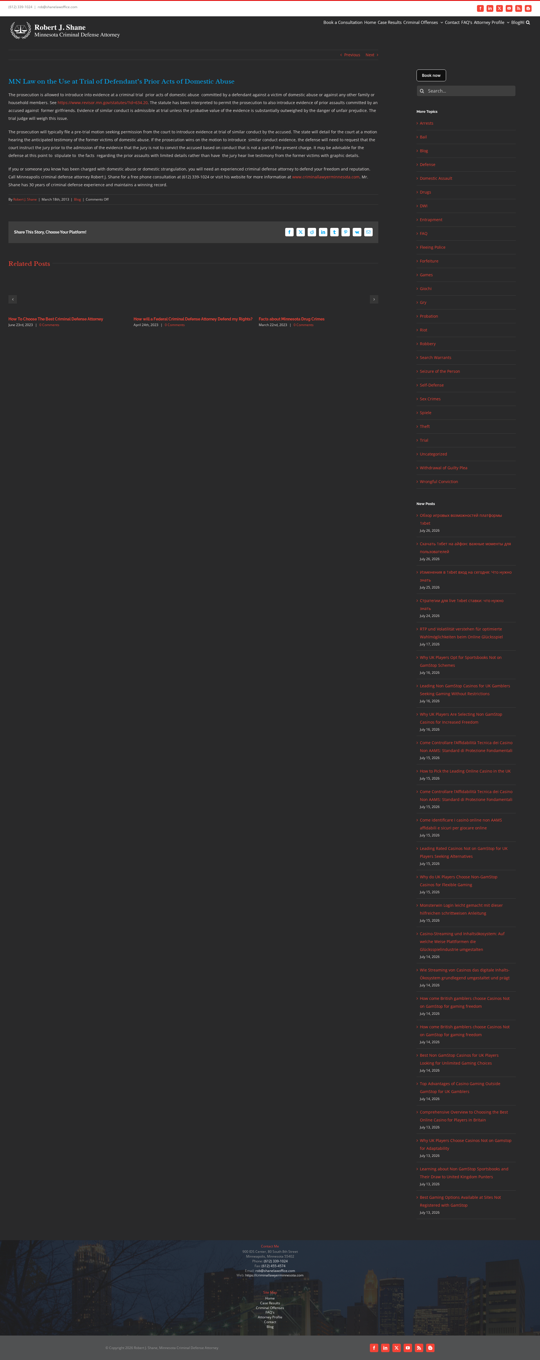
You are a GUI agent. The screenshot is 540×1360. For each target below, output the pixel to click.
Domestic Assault (436, 178)
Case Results (270, 1303)
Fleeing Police (433, 247)
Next (370, 54)
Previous (352, 54)
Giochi (426, 288)
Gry (423, 302)
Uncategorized (433, 454)
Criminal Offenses (270, 1307)
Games (426, 274)
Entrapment (431, 219)
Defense (427, 164)
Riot (423, 330)
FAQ (424, 233)
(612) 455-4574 (273, 1266)
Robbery (428, 343)
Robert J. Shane (25, 199)
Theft (425, 426)
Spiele (425, 412)
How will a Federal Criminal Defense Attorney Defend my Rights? (193, 319)
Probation (429, 316)
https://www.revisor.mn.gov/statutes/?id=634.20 (103, 102)
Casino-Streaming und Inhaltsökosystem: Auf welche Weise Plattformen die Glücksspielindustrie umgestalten (462, 941)
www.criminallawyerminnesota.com (325, 176)
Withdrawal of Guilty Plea (443, 467)
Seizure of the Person (440, 371)
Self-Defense (432, 385)
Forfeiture (429, 261)
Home (270, 1298)
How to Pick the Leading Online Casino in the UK (465, 771)
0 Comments (49, 324)
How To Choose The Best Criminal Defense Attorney (55, 319)
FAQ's (270, 1312)
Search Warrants (435, 357)
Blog (77, 199)
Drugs (425, 192)
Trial (424, 440)
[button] (528, 22)
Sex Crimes (430, 398)
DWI (424, 205)
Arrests (426, 123)
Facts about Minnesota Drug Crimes (292, 319)
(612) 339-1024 (276, 1261)
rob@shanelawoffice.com (57, 7)
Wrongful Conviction (439, 481)
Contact (270, 1321)
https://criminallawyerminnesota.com (274, 1275)
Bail (423, 137)
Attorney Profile (270, 1317)
